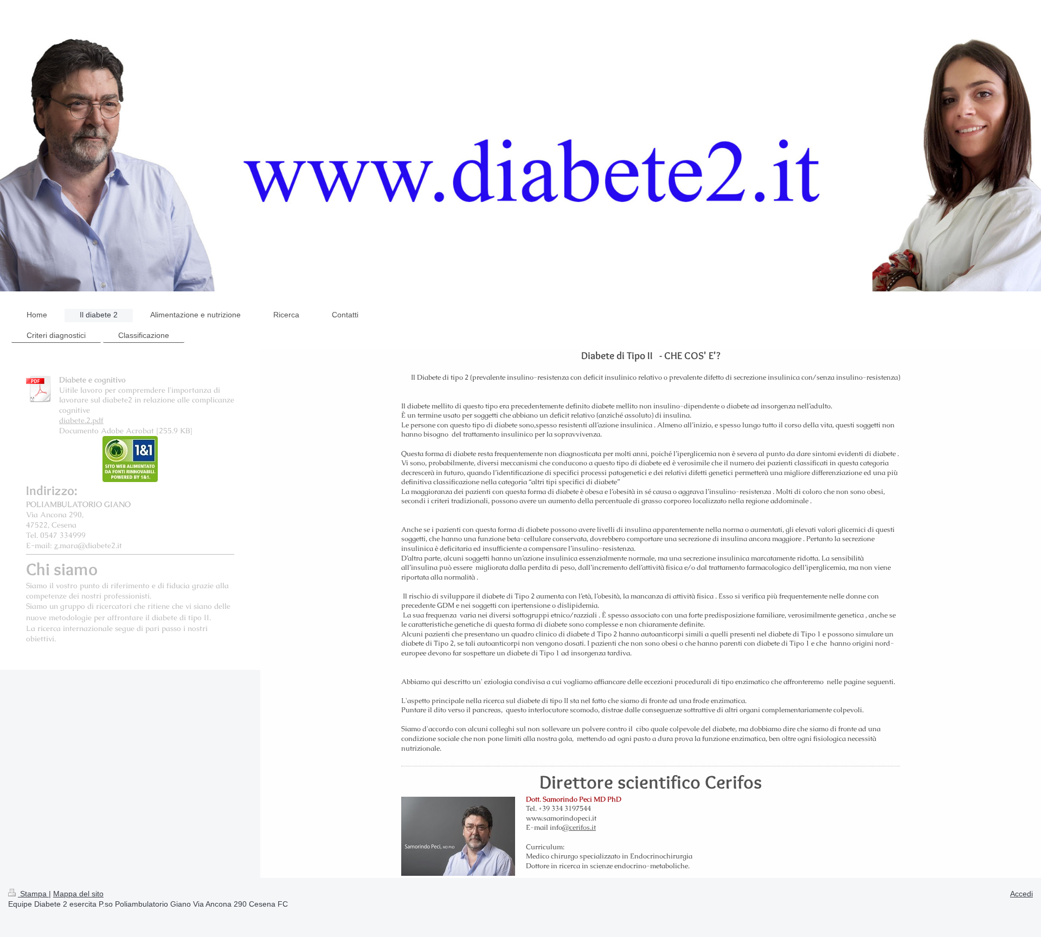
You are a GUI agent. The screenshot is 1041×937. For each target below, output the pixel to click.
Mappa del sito (78, 893)
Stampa (33, 893)
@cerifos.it (579, 827)
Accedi (1021, 893)
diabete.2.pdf (81, 420)
